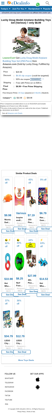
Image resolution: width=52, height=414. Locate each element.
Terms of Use (31, 411)
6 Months (37, 93)
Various (21, 213)
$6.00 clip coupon (23, 75)
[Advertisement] (26, 141)
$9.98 (7, 215)
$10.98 (8, 278)
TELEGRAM (9, 383)
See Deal (10, 231)
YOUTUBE (8, 400)
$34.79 (8, 336)
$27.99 (32, 275)
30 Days (21, 93)
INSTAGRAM (9, 387)
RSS (6, 404)
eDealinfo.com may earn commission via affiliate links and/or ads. (26, 13)
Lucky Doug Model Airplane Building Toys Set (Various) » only (26, 21)
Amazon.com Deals (15, 113)
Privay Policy (21, 411)
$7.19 (31, 215)
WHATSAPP (9, 378)
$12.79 (20, 336)
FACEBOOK (9, 391)
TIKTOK (7, 396)
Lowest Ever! (9, 58)
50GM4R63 (35, 79)
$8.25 (19, 278)
